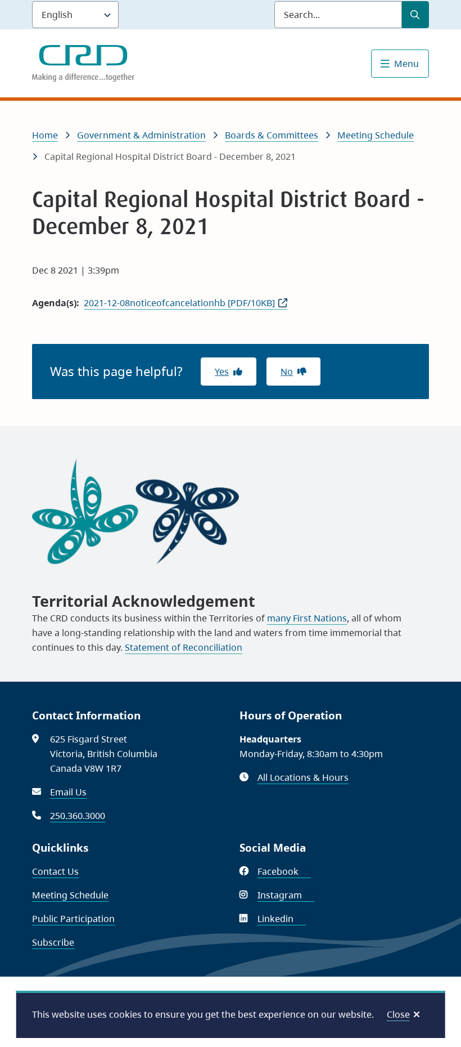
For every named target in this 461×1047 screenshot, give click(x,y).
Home (45, 135)
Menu (406, 63)
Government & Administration (141, 135)
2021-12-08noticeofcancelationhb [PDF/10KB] (179, 303)
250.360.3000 (77, 815)
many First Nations (307, 618)
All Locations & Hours (303, 777)
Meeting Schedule (375, 135)
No (287, 371)
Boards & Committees (271, 135)
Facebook (284, 871)
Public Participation (73, 918)
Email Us (68, 792)
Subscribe (53, 942)
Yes (222, 371)
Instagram (285, 895)
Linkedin (281, 918)
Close (398, 1014)
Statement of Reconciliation (183, 647)
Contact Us (55, 871)
